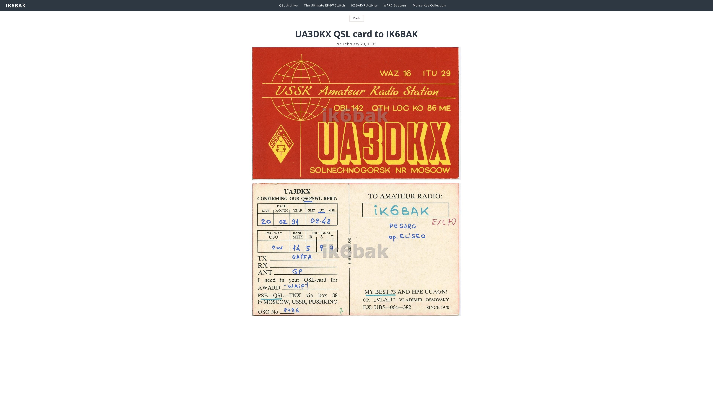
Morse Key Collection (429, 5)
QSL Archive (288, 5)
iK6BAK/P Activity (364, 5)
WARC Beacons (395, 5)
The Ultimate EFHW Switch (324, 5)
